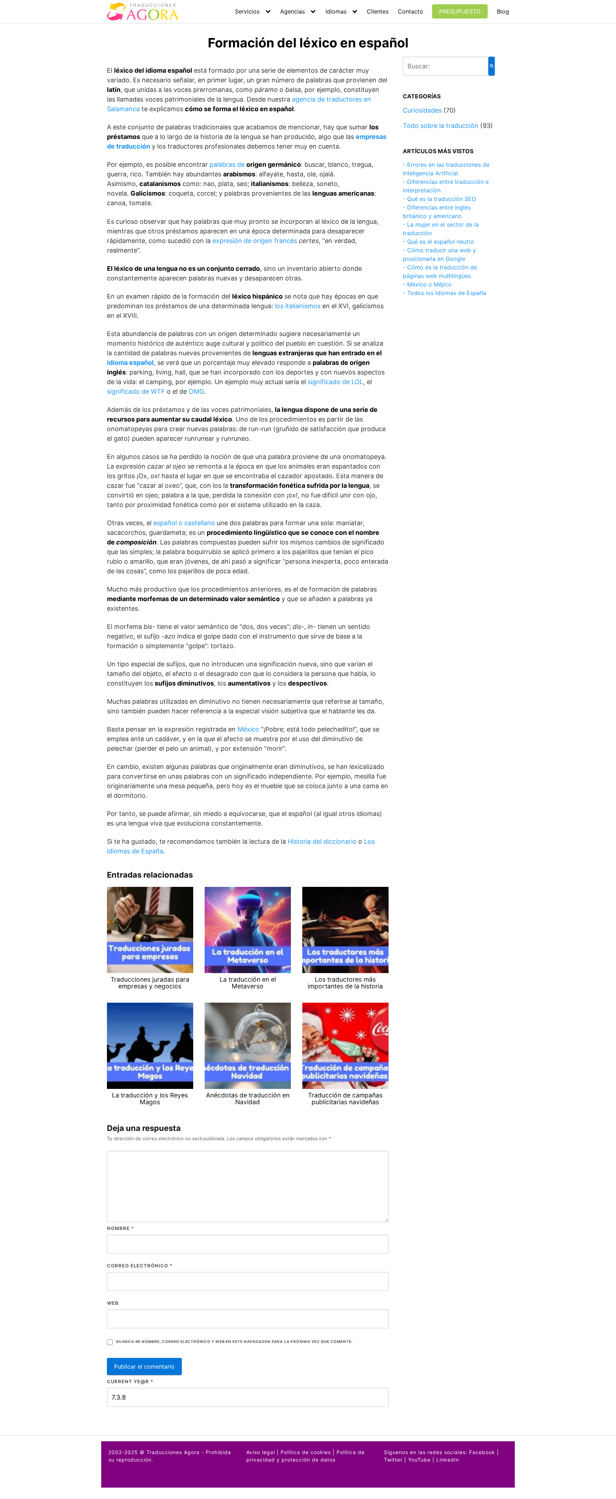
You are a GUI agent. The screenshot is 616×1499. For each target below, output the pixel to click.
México (248, 729)
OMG (196, 391)
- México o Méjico (427, 284)
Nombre (120, 1228)
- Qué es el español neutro (438, 241)
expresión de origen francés (254, 240)
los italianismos (297, 306)
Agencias (292, 11)
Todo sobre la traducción (440, 125)
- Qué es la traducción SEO (439, 198)
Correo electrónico (140, 1265)
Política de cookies (306, 1452)
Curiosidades (422, 110)
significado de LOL (335, 382)
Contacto (410, 11)
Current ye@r (130, 1381)
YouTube (419, 1460)
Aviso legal (260, 1452)
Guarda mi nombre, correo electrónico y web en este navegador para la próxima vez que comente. (234, 1341)
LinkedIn (447, 1460)
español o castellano (184, 523)
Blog (503, 11)
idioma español (130, 362)
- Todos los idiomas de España (444, 292)
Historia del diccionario (322, 841)
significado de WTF (136, 391)
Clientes (378, 11)
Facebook (482, 1452)
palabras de (255, 164)
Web (113, 1303)
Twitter (393, 1460)
